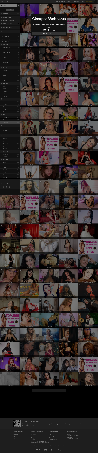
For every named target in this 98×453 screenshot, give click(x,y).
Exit (49, 27)
